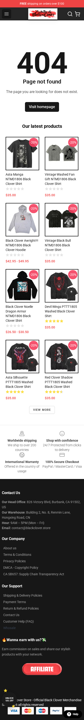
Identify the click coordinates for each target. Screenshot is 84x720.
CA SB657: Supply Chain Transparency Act (33, 574)
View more (42, 409)
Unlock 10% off (9, 699)
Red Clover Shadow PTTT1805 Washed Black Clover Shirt (59, 382)
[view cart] (77, 14)
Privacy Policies (14, 561)
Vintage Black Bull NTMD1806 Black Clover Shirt (58, 245)
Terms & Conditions (17, 554)
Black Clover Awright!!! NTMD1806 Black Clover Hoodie (22, 245)
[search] (70, 14)
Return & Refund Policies (21, 608)
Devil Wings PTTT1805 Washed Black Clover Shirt (61, 311)
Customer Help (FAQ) (18, 621)
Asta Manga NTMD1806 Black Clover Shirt (18, 179)
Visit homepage (42, 107)
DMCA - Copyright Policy (20, 567)
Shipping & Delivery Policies (22, 595)
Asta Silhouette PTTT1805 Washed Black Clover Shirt (19, 382)
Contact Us (11, 615)
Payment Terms (14, 602)
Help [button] (75, 714)
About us (9, 548)
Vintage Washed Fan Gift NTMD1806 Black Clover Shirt (60, 179)
